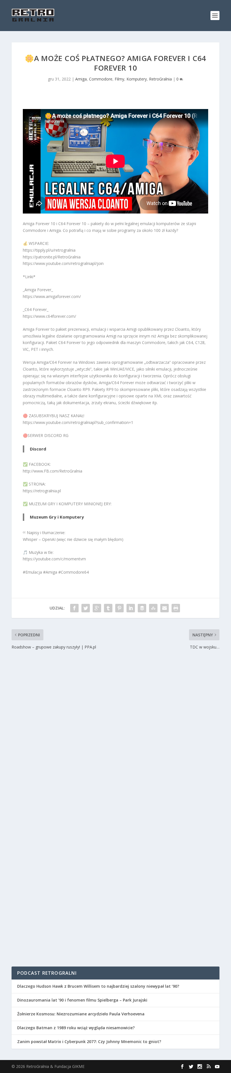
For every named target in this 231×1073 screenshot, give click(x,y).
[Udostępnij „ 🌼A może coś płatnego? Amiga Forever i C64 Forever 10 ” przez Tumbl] (108, 608)
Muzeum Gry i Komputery (57, 517)
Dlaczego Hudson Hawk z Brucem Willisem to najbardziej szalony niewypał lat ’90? (98, 986)
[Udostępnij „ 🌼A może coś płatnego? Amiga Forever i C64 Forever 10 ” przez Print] (175, 608)
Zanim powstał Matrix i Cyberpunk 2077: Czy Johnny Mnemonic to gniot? (89, 1041)
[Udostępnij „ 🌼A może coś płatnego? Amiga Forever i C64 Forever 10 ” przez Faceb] (74, 608)
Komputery (136, 79)
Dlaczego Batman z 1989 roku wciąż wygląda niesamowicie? (76, 1027)
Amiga (81, 79)
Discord (38, 449)
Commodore (100, 79)
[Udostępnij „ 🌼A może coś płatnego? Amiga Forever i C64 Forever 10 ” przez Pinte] (119, 608)
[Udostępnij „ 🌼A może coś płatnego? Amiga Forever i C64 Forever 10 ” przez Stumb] (153, 608)
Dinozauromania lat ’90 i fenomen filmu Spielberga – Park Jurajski (82, 1000)
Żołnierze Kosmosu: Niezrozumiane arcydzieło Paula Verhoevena (81, 1014)
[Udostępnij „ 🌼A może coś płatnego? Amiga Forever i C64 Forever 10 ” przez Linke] (130, 608)
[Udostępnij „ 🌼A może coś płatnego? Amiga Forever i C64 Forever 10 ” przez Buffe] (142, 608)
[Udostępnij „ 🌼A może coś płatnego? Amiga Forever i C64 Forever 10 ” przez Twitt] (85, 608)
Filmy (119, 79)
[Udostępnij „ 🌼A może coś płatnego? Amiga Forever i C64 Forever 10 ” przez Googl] (97, 608)
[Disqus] (115, 733)
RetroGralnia (160, 79)
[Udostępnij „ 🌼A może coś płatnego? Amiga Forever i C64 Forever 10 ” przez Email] (164, 608)
